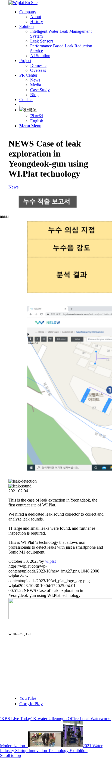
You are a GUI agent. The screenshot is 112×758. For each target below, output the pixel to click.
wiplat (50, 561)
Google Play (31, 703)
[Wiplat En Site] (23, 2)
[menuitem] (61, 16)
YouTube (27, 698)
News (13, 187)
